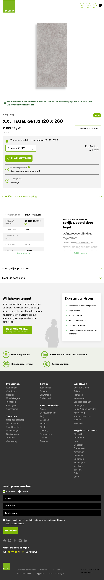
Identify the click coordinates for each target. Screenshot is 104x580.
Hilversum (78, 455)
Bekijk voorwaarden (15, 523)
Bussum (78, 470)
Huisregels (79, 405)
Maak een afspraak (15, 420)
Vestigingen (79, 398)
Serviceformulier (48, 413)
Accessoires (12, 409)
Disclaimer (44, 570)
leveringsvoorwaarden (23, 104)
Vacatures (78, 423)
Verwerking (11, 441)
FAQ (42, 416)
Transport (10, 438)
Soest (76, 477)
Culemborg (79, 459)
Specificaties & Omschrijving (19, 196)
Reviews (44, 441)
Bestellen (44, 420)
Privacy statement (24, 573)
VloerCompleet (13, 427)
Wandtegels (11, 388)
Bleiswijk (78, 434)
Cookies (56, 570)
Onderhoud (45, 398)
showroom (83, 242)
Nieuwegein (79, 462)
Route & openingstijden (85, 409)
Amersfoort (79, 452)
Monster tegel (12, 430)
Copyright (40, 573)
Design (43, 391)
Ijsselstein (78, 466)
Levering (44, 430)
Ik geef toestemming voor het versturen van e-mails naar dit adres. (35, 522)
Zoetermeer (79, 448)
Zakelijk (77, 419)
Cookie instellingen (56, 573)
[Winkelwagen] (94, 5)
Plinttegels (11, 405)
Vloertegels (11, 391)
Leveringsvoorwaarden (26, 570)
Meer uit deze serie (13, 278)
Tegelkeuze (45, 388)
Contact (43, 409)
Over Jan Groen (81, 388)
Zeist (76, 473)
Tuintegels (11, 402)
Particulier (10, 491)
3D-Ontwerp (12, 423)
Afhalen (43, 427)
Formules (78, 395)
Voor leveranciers (82, 416)
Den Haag (79, 445)
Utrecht (77, 441)
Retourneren (46, 434)
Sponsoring (79, 412)
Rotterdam (79, 438)
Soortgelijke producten (16, 268)
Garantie (44, 438)
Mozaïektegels (13, 398)
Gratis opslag (12, 434)
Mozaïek (10, 395)
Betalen (43, 423)
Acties (77, 391)
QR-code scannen (82, 402)
